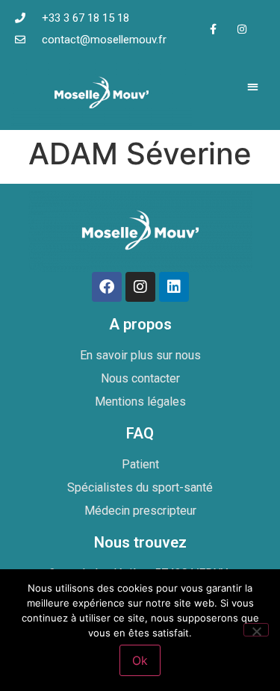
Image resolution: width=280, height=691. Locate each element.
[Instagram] (242, 28)
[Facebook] (107, 287)
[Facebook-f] (212, 28)
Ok (140, 660)
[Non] (256, 629)
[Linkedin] (174, 287)
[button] (253, 86)
